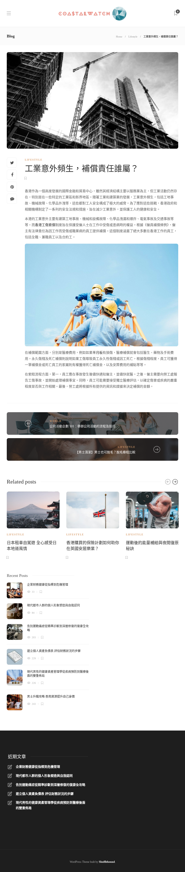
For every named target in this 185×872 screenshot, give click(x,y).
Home (119, 36)
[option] (33, 525)
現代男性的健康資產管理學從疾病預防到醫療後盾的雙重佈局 (50, 805)
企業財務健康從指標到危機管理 (38, 766)
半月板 (97, 352)
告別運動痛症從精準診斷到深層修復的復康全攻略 (50, 784)
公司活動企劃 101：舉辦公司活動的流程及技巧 (82, 426)
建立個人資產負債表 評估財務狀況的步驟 (45, 794)
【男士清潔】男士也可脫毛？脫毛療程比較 (105, 452)
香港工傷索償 (45, 225)
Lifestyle (132, 36)
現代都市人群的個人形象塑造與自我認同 (44, 775)
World (56, 421)
